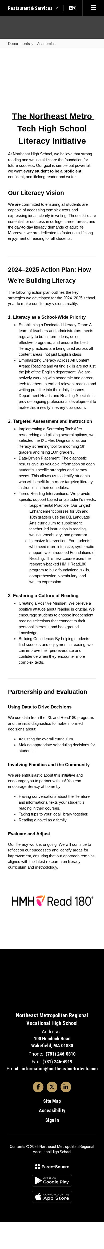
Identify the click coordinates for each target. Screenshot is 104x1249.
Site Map (52, 1101)
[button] (33, 8)
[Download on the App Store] (52, 1197)
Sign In (52, 1120)
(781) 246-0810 (60, 1054)
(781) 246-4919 (57, 1061)
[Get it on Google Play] (52, 1181)
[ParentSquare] (52, 1167)
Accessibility (52, 1110)
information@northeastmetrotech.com (60, 1068)
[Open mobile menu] (93, 8)
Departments (19, 43)
